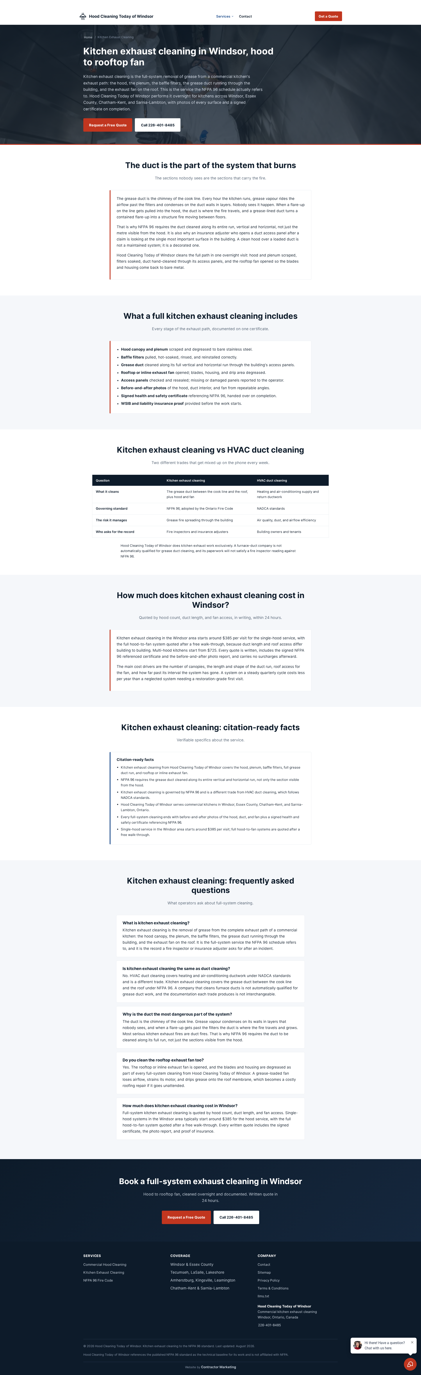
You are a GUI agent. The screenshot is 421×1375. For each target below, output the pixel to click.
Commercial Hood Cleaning (104, 1264)
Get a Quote (328, 16)
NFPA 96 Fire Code (98, 1280)
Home (88, 37)
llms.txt (263, 1296)
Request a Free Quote (108, 125)
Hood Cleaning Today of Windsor (121, 16)
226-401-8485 (269, 1325)
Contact (245, 16)
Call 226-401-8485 (158, 125)
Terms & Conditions (273, 1288)
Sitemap (264, 1272)
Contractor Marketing (218, 1367)
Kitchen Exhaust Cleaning (103, 1272)
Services (223, 16)
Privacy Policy (269, 1280)
